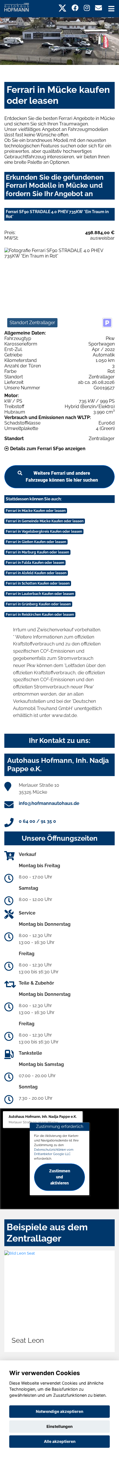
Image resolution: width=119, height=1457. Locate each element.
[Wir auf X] (62, 8)
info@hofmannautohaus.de (49, 803)
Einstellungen (59, 1426)
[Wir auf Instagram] (87, 8)
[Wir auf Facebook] (75, 8)
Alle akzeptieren (59, 1441)
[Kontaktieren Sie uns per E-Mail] (98, 8)
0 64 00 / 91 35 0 (37, 821)
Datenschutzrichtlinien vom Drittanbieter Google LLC (53, 1152)
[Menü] (111, 8)
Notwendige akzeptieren (59, 1411)
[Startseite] (16, 7)
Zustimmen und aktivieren (59, 1177)
